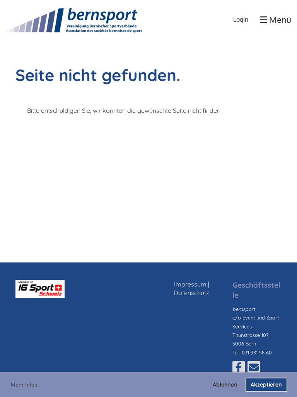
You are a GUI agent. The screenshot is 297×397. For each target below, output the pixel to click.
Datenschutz (191, 293)
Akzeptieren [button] (266, 384)
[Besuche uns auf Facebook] (238, 368)
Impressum (190, 284)
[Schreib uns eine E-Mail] (254, 368)
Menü (279, 19)
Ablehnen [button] (225, 384)
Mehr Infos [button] (24, 384)
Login (240, 19)
